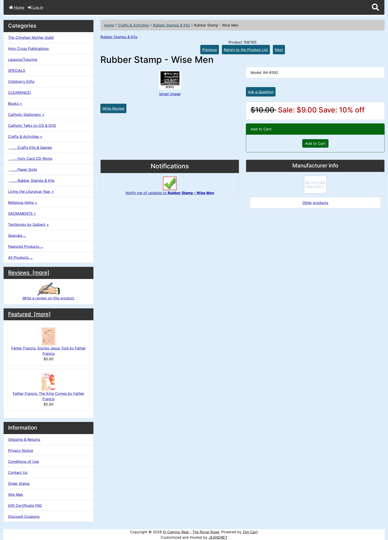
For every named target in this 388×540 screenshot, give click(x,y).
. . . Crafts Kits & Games (30, 147)
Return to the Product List (246, 49)
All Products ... (20, 257)
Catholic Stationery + (26, 114)
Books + (15, 103)
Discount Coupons (24, 516)
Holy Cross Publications (28, 48)
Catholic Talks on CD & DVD (32, 125)
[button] (375, 7)
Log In (37, 7)
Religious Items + (22, 202)
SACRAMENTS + (22, 213)
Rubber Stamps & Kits (171, 25)
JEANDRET (218, 537)
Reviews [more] (28, 272)
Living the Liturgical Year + (31, 191)
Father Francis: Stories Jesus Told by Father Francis (48, 351)
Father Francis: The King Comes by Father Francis (48, 396)
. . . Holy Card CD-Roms (30, 158)
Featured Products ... (25, 246)
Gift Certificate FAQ (25, 505)
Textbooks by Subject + (28, 224)
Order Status (19, 483)
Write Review (113, 108)
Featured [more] (29, 314)
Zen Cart (250, 532)
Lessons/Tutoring (22, 59)
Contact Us (17, 472)
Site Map (15, 494)
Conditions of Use (23, 461)
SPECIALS (16, 70)
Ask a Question (260, 92)
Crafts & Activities (133, 25)
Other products (315, 202)
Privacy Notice (20, 450)
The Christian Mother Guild (31, 37)
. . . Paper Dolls (22, 169)
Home (18, 7)
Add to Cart (315, 143)
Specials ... (17, 235)
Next (279, 49)
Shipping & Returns (24, 439)
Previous (209, 49)
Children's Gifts (21, 81)
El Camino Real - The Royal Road (191, 532)
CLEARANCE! (19, 92)
